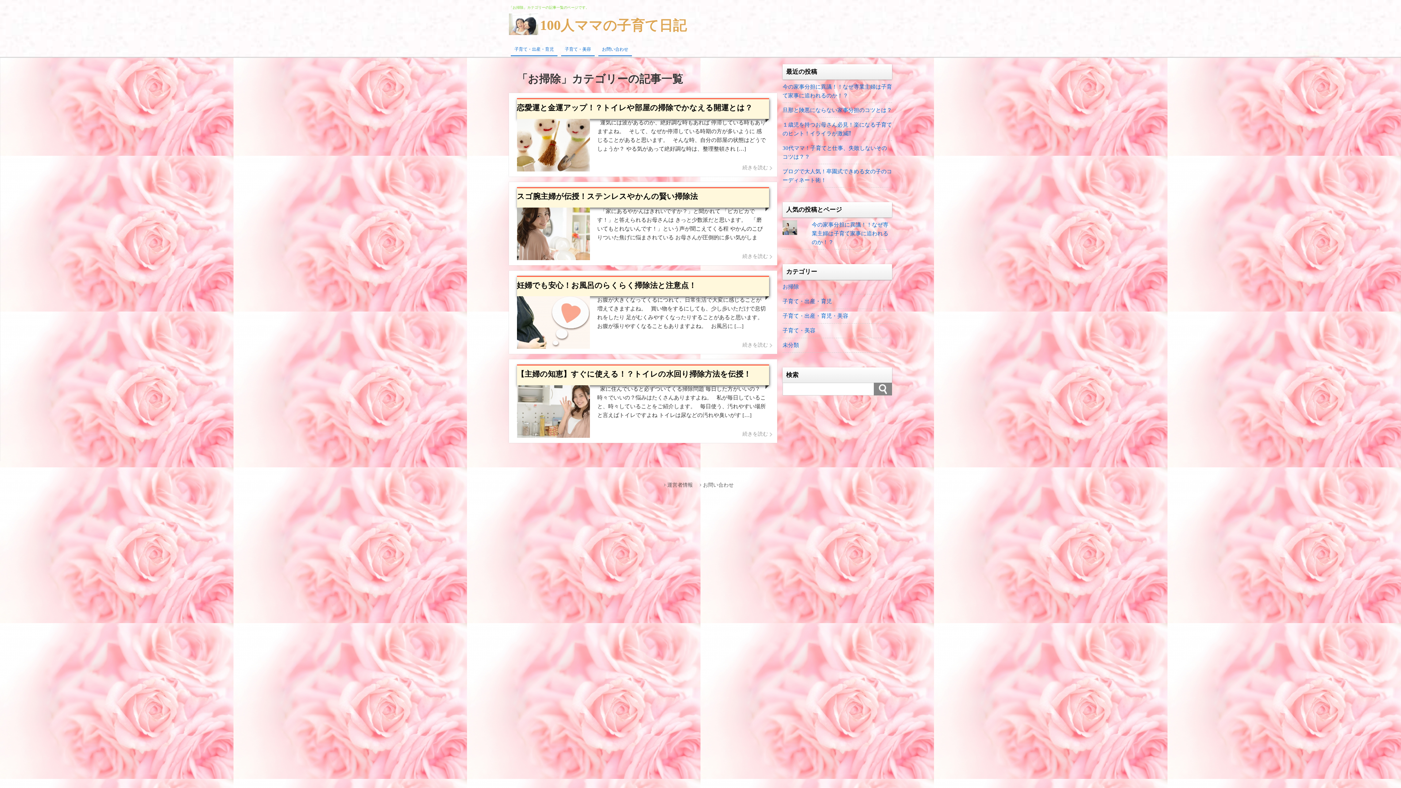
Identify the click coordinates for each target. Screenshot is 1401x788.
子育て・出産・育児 (534, 49)
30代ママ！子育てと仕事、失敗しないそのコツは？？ (835, 152)
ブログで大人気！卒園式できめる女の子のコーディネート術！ (837, 176)
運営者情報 (680, 485)
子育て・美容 (578, 49)
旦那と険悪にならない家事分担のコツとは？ (837, 110)
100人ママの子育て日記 (613, 25)
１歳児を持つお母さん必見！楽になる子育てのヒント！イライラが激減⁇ (837, 129)
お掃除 (791, 287)
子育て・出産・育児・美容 (815, 316)
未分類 (791, 345)
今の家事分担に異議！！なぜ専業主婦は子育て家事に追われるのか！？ (837, 91)
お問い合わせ (615, 49)
